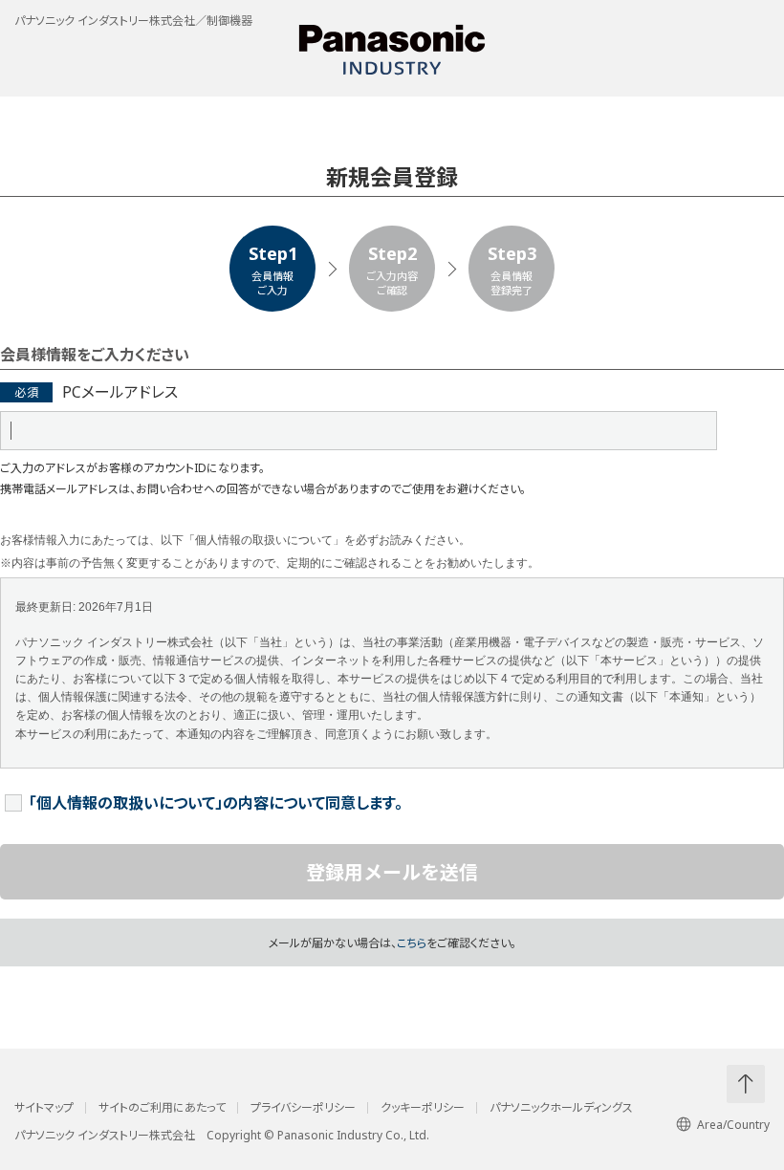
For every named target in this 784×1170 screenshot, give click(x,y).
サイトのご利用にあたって (162, 1108)
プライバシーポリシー (303, 1108)
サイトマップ (44, 1108)
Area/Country (733, 1124)
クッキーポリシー (423, 1108)
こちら (411, 943)
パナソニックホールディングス (561, 1108)
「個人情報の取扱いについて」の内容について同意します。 (216, 802)
